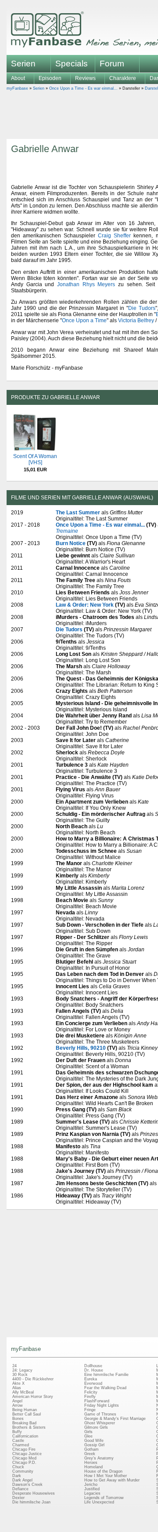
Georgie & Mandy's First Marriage (115, 1418)
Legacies (92, 1493)
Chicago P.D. (24, 1462)
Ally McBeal (23, 1392)
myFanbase (17, 88)
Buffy (17, 1432)
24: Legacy (22, 1370)
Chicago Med (24, 1458)
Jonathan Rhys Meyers (86, 284)
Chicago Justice (27, 1454)
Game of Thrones (100, 1414)
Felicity (90, 1392)
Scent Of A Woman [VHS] (35, 459)
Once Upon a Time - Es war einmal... (83, 88)
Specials (71, 63)
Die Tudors (141, 308)
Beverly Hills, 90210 (81, 1048)
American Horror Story (32, 1396)
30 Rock (20, 1374)
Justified (92, 1489)
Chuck (18, 1467)
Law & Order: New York (85, 605)
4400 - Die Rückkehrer (33, 1379)
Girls (88, 1432)
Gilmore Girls (96, 1427)
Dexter (18, 1498)
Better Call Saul (26, 1414)
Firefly (90, 1396)
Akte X (18, 1383)
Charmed (20, 1445)
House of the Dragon (103, 1471)
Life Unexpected (99, 1502)
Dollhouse (93, 1366)
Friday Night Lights (101, 1405)
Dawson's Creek (27, 1484)
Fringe (90, 1410)
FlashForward (96, 1401)
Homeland (93, 1467)
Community (22, 1471)
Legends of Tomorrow (104, 1498)
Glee (88, 1436)
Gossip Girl (94, 1445)
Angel (17, 1401)
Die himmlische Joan (31, 1502)
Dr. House (93, 1370)
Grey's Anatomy (99, 1458)
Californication (25, 1436)
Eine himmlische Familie (106, 1374)
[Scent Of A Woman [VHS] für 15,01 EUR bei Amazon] (35, 450)
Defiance (20, 1489)
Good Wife (94, 1440)
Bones (18, 1418)
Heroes (90, 1462)
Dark (16, 1476)
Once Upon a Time (84, 320)
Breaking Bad (24, 1423)
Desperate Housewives (33, 1493)
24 (14, 1366)
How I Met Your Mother (105, 1476)
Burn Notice (71, 543)
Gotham (91, 1449)
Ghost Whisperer (99, 1423)
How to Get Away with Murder (112, 1480)
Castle (18, 1440)
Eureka (90, 1379)
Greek (89, 1454)
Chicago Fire (24, 1449)
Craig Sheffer (114, 236)
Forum (112, 63)
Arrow (17, 1405)
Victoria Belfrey (136, 320)
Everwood (93, 1383)
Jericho (90, 1484)
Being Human (24, 1410)
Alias (16, 1388)
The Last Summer (78, 512)
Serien (38, 88)
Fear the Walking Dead (105, 1388)
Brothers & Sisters (29, 1427)
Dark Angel (22, 1480)
